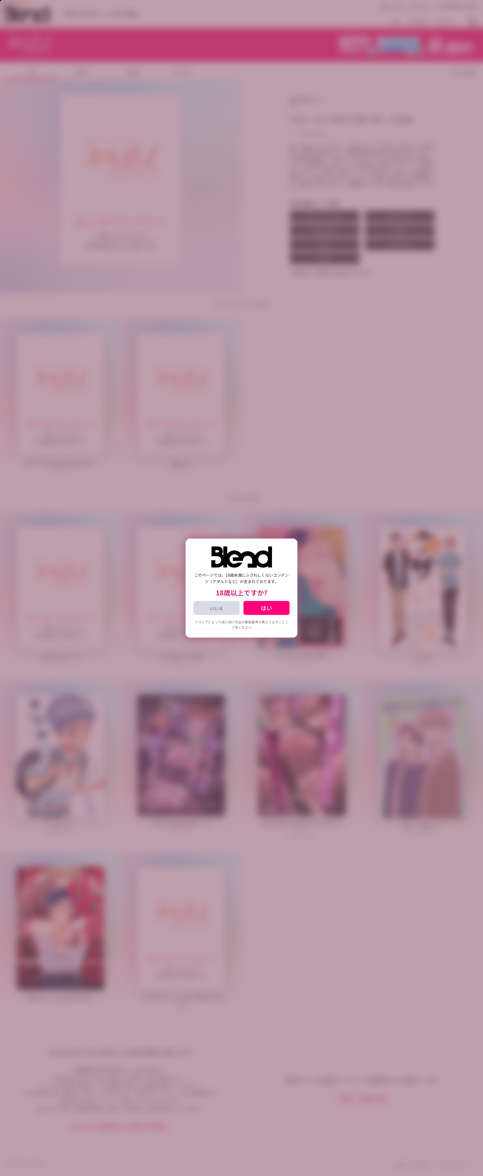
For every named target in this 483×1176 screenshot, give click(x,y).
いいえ (216, 608)
